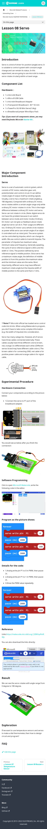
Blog (3, 807)
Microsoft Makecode (21, 485)
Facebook (6, 788)
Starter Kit (28, 119)
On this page (8, 22)
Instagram (6, 791)
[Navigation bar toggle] (3, 3)
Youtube (5, 795)
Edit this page (10, 752)
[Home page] (4, 10)
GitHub (5, 811)
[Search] (43, 3)
